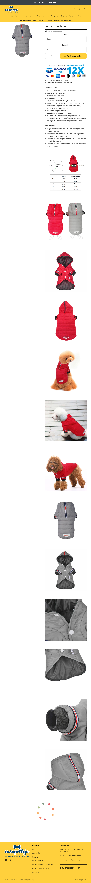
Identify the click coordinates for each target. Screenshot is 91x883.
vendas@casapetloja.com (74, 860)
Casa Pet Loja (14, 880)
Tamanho (65, 45)
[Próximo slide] (37, 40)
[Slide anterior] (6, 40)
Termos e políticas (81, 880)
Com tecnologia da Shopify (27, 880)
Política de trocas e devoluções (43, 864)
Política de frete (38, 861)
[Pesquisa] (74, 9)
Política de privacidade (40, 868)
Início (34, 849)
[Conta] (79, 9)
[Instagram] (9, 859)
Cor (65, 34)
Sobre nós (36, 853)
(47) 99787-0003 (74, 856)
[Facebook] (5, 859)
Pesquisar (35, 872)
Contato (35, 857)
